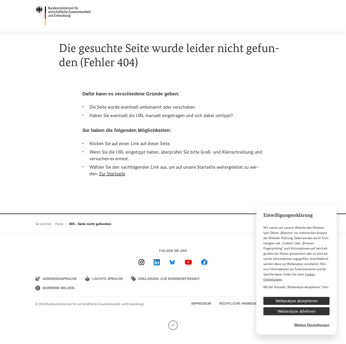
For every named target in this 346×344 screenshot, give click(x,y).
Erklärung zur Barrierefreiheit (169, 279)
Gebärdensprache (60, 279)
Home (59, 224)
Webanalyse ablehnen (297, 311)
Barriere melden (58, 288)
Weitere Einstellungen (312, 325)
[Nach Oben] (173, 325)
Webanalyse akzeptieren (296, 300)
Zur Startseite (112, 173)
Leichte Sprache (107, 279)
